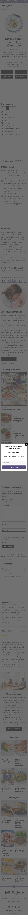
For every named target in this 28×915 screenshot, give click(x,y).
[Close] (26, 444)
